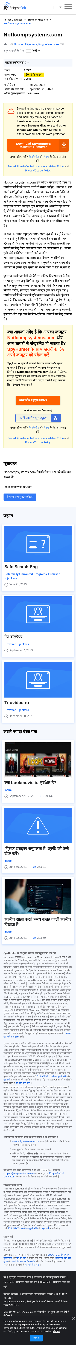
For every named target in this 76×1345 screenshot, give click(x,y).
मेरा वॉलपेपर (13, 636)
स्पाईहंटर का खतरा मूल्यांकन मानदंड (50, 1277)
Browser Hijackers (38, 19)
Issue (8, 789)
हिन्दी (60, 6)
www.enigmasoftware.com (25, 1141)
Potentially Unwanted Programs (25, 574)
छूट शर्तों (7, 1080)
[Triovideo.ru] (38, 680)
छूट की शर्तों (21, 1258)
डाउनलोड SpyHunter (33, 400)
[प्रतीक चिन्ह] (15, 7)
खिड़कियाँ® (33, 156)
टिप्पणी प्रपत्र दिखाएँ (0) (20, 496)
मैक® (46, 156)
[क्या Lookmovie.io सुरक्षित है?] (38, 760)
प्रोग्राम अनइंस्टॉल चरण (20, 1277)
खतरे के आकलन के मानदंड (23, 1261)
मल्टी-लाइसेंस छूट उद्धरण (33, 418)
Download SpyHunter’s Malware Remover (33, 145)
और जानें (56, 1331)
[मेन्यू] (68, 7)
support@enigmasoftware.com (19, 1173)
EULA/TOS (42, 1076)
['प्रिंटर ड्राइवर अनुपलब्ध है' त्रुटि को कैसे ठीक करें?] (38, 825)
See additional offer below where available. (32, 166)
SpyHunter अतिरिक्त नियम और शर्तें (21, 1282)
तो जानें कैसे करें (23, 1083)
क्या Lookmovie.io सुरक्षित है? (30, 782)
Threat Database (13, 19)
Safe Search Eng (21, 566)
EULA (60, 166)
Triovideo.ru (16, 702)
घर (5, 1277)
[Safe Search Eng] (38, 544)
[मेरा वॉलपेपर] (38, 614)
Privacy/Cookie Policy (37, 170)
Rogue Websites (48, 44)
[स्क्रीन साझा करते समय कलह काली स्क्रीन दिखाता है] (38, 896)
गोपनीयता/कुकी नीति (58, 1076)
